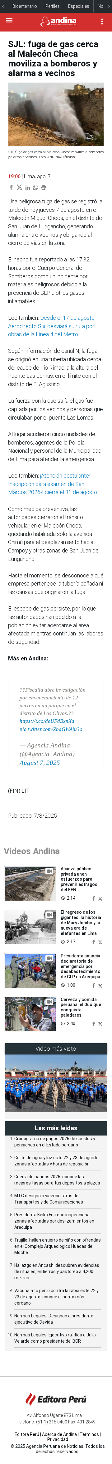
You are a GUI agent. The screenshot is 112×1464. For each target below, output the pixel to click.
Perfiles (52, 6)
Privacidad (57, 1439)
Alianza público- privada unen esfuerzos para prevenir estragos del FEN (79, 879)
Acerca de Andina (59, 1434)
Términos (89, 1434)
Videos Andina (32, 851)
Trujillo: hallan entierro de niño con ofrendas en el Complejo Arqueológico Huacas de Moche (57, 1246)
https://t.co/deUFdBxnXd (47, 721)
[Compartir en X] (100, 898)
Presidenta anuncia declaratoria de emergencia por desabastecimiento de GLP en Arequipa (80, 966)
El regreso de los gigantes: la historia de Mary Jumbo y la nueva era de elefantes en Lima (81, 923)
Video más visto (56, 1048)
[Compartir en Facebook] (94, 898)
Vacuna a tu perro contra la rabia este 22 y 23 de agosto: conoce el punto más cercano (56, 1297)
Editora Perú (27, 1434)
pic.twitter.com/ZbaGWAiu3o (51, 729)
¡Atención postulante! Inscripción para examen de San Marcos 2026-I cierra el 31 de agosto (52, 484)
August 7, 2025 (40, 762)
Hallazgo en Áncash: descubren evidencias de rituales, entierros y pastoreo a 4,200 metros (56, 1271)
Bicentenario (24, 6)
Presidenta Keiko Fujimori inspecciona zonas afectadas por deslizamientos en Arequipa (54, 1221)
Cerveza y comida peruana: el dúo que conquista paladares (81, 1007)
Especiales (78, 6)
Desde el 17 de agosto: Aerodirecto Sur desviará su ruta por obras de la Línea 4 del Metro (52, 326)
